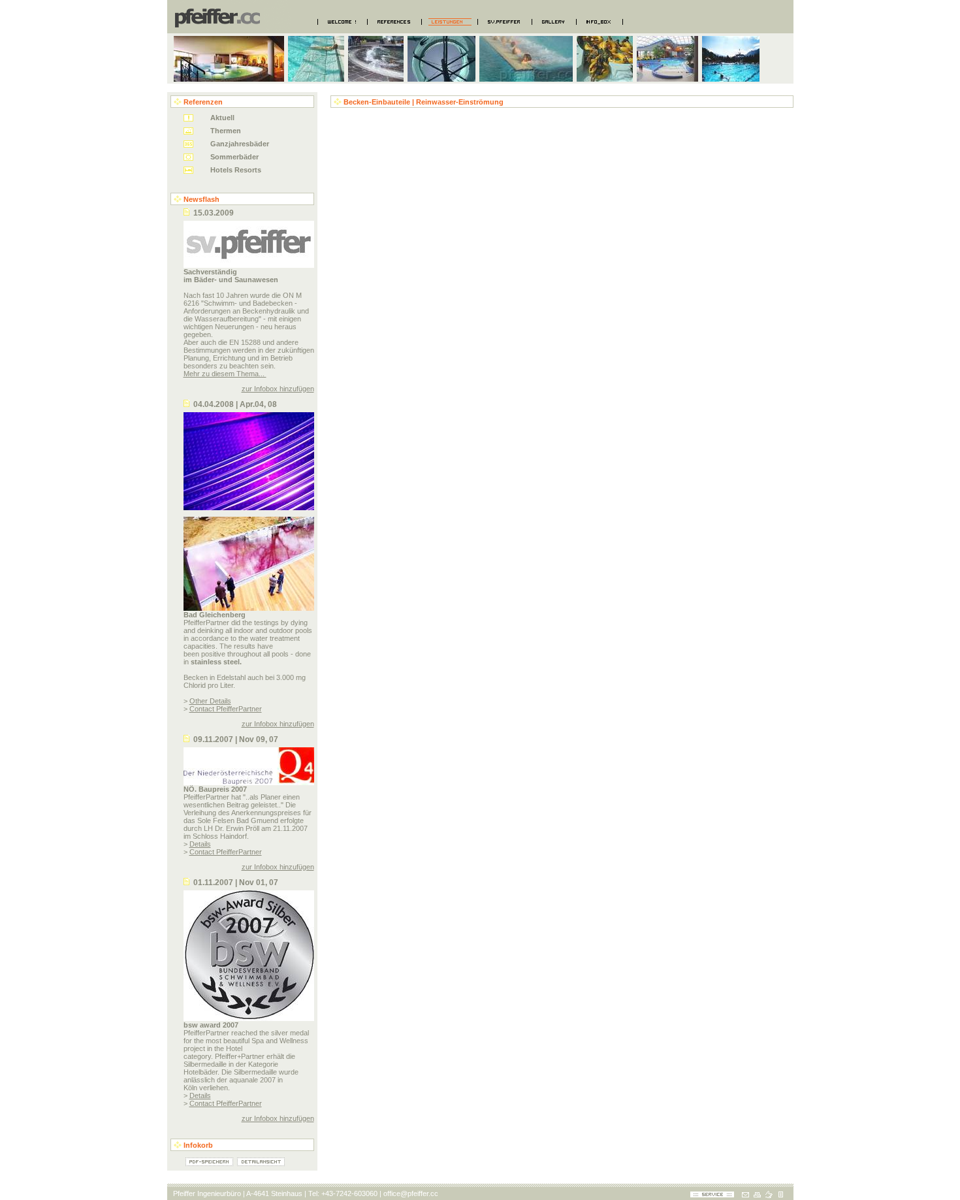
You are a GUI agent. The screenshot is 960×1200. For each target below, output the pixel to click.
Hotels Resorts (235, 170)
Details (200, 844)
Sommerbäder (234, 157)
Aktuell (222, 118)
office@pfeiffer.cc (410, 1193)
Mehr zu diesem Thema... (225, 374)
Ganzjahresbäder (239, 144)
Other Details (210, 701)
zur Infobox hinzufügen (278, 389)
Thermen (225, 131)
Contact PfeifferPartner (225, 709)
